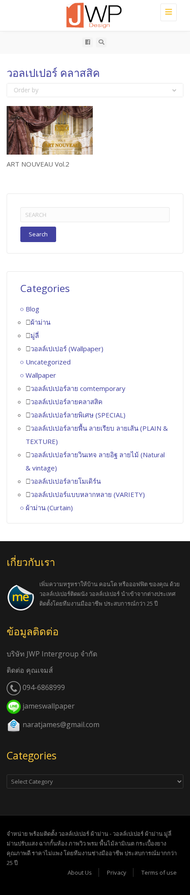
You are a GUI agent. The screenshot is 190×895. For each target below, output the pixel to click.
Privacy (116, 872)
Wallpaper (41, 375)
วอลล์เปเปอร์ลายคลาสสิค (66, 401)
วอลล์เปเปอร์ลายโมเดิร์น (65, 481)
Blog (32, 308)
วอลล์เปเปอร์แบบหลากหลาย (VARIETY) (87, 494)
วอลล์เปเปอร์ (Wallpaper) (66, 348)
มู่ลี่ (34, 335)
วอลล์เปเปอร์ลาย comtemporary (77, 388)
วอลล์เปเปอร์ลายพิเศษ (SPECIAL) (77, 414)
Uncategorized (48, 361)
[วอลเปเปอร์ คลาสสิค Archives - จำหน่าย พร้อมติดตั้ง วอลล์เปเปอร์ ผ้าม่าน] (99, 15)
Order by (26, 90)
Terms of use (159, 872)
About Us (80, 872)
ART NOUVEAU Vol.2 (38, 163)
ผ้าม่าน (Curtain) (49, 507)
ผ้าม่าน (40, 322)
